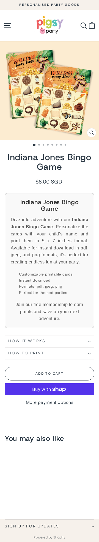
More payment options (49, 403)
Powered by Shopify (49, 537)
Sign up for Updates (32, 526)
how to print (26, 353)
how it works (27, 341)
